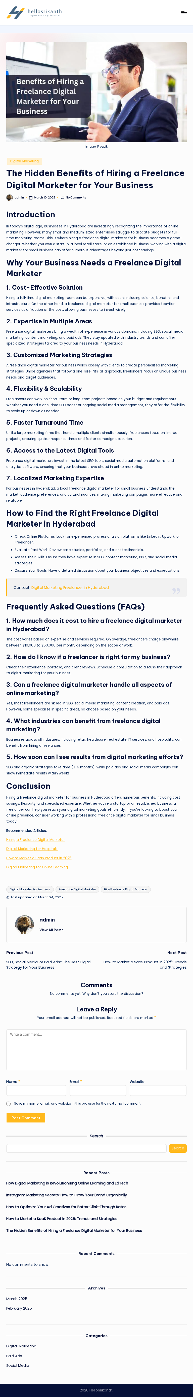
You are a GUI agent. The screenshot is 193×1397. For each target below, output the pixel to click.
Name (13, 1081)
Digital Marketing (24, 161)
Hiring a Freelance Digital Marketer (35, 839)
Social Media (17, 1365)
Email (76, 1081)
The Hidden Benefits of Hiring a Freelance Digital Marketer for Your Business (74, 1230)
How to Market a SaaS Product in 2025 (38, 858)
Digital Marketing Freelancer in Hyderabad (70, 587)
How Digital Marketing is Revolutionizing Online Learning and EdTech (67, 1183)
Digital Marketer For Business (30, 889)
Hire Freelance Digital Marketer (126, 889)
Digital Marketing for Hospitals (32, 848)
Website (137, 1081)
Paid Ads (14, 1355)
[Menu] (183, 12)
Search (96, 1136)
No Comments (76, 197)
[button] (51, 930)
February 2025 (19, 1308)
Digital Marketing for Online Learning (37, 867)
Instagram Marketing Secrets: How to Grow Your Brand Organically (66, 1195)
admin (47, 919)
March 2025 (16, 1298)
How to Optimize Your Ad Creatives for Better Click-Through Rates (66, 1206)
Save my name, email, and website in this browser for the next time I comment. (77, 1103)
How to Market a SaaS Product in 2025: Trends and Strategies (61, 1218)
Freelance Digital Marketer (77, 889)
